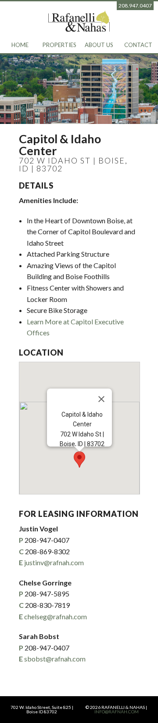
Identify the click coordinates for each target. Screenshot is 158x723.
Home (20, 44)
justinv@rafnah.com (54, 562)
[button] (79, 459)
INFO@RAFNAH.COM (116, 711)
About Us (99, 44)
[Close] (101, 399)
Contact (138, 44)
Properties (59, 44)
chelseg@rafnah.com (55, 616)
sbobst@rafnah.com (55, 658)
